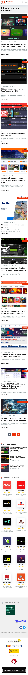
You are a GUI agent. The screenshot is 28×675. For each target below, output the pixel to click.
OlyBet (7, 490)
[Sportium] (21, 488)
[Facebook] (20, 627)
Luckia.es (21, 582)
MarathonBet (7, 582)
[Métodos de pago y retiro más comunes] (14, 207)
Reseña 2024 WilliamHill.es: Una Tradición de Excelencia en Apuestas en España (13, 386)
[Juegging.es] (21, 544)
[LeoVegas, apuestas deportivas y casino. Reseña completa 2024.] (14, 294)
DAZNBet (7, 564)
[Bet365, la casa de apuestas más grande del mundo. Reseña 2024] (14, 27)
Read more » (5, 54)
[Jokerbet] (21, 507)
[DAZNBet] (7, 562)
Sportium (21, 490)
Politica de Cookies (21, 621)
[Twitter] (24, 627)
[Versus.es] (7, 525)
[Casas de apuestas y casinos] (7, 2)
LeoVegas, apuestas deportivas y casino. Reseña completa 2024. (14, 312)
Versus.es (7, 527)
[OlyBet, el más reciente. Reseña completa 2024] (14, 116)
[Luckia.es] (21, 581)
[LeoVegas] (21, 525)
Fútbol (25, 402)
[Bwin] (7, 507)
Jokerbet (21, 509)
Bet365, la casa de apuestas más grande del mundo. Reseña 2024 (13, 45)
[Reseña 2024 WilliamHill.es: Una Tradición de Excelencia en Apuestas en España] (14, 373)
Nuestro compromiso (20, 620)
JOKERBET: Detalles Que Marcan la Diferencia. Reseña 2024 (13, 356)
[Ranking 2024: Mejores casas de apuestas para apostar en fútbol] (14, 406)
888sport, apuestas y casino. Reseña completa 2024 (12, 90)
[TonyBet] (21, 562)
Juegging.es (21, 546)
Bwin (7, 509)
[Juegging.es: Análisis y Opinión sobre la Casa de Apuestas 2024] (14, 251)
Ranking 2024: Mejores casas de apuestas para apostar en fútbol (13, 419)
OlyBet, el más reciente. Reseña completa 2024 (17, 465)
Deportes (20, 402)
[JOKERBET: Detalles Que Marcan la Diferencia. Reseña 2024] (14, 337)
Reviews (25, 17)
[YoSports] (7, 544)
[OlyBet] (7, 488)
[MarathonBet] (7, 581)
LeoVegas (21, 527)
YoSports (7, 546)
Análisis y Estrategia (22, 197)
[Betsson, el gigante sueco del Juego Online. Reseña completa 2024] (14, 161)
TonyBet (21, 564)
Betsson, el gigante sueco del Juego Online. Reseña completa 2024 (13, 180)
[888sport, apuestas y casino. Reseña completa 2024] (14, 71)
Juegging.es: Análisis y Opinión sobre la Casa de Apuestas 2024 (13, 269)
